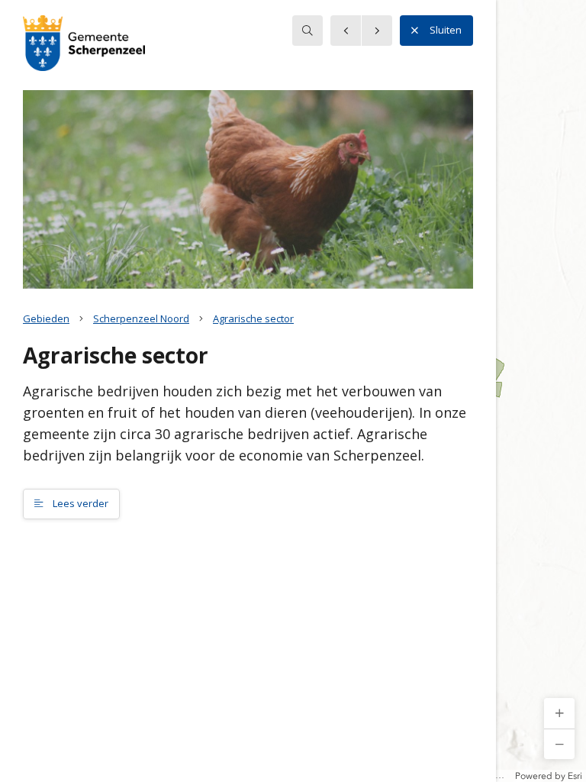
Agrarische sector (253, 318)
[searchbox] (307, 30)
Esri (575, 776)
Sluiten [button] (446, 30)
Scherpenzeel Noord (141, 318)
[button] (559, 713)
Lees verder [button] (79, 503)
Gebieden (46, 318)
